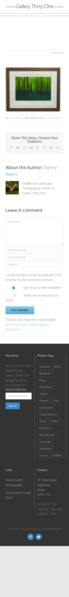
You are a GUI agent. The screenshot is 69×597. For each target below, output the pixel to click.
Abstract (44, 366)
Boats (43, 380)
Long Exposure (48, 414)
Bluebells (45, 373)
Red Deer (45, 428)
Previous (57, 53)
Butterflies (45, 387)
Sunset (43, 455)
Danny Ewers (15, 118)
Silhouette (45, 448)
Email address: (16, 389)
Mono (42, 421)
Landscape (46, 407)
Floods (43, 394)
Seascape (45, 441)
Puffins (55, 421)
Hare (56, 400)
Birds (57, 366)
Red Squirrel (46, 435)
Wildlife (57, 455)
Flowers (44, 400)
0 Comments (55, 118)
